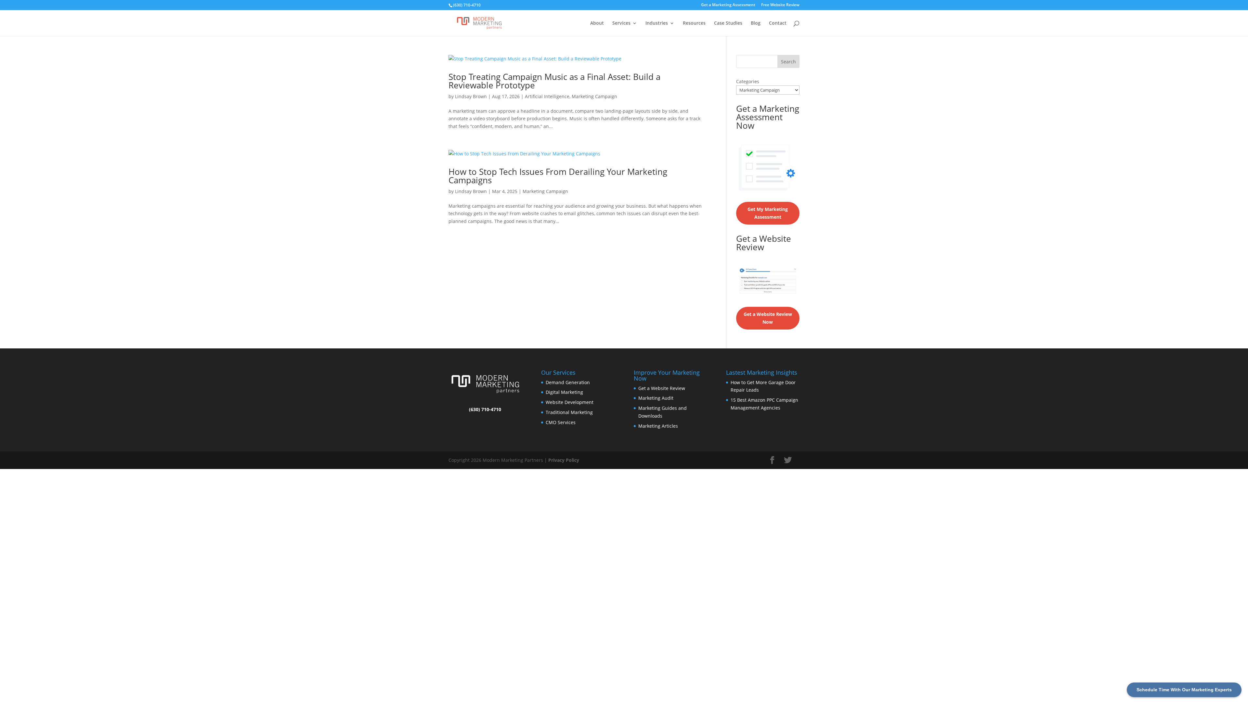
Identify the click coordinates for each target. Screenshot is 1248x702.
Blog (755, 23)
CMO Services (561, 422)
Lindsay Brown (471, 96)
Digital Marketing (564, 392)
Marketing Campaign (594, 96)
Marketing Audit (655, 398)
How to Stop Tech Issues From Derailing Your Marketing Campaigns (557, 176)
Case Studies (728, 23)
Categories (747, 81)
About (597, 23)
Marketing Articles (658, 426)
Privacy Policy (563, 460)
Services (621, 23)
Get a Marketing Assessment (728, 5)
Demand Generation (568, 382)
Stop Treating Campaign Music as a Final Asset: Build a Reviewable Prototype (554, 81)
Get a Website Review (661, 388)
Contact (777, 23)
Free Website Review (780, 5)
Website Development (569, 402)
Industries (656, 23)
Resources (694, 23)
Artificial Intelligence (547, 96)
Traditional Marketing (569, 412)
